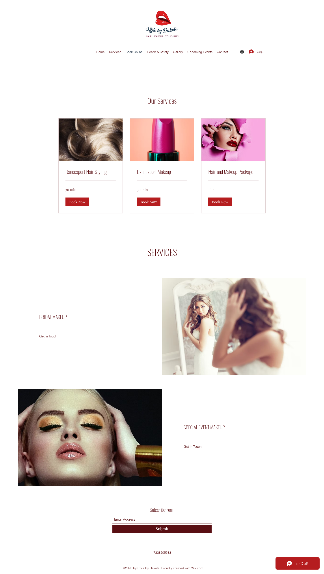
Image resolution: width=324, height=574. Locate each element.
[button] (77, 202)
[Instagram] (242, 52)
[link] (90, 171)
